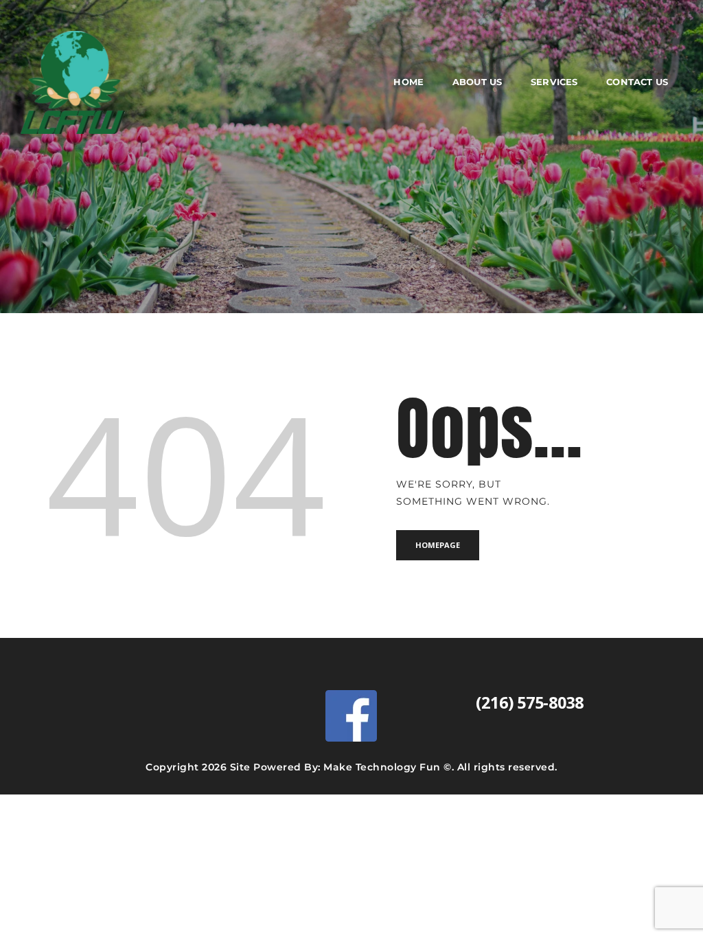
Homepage (437, 545)
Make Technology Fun (382, 767)
